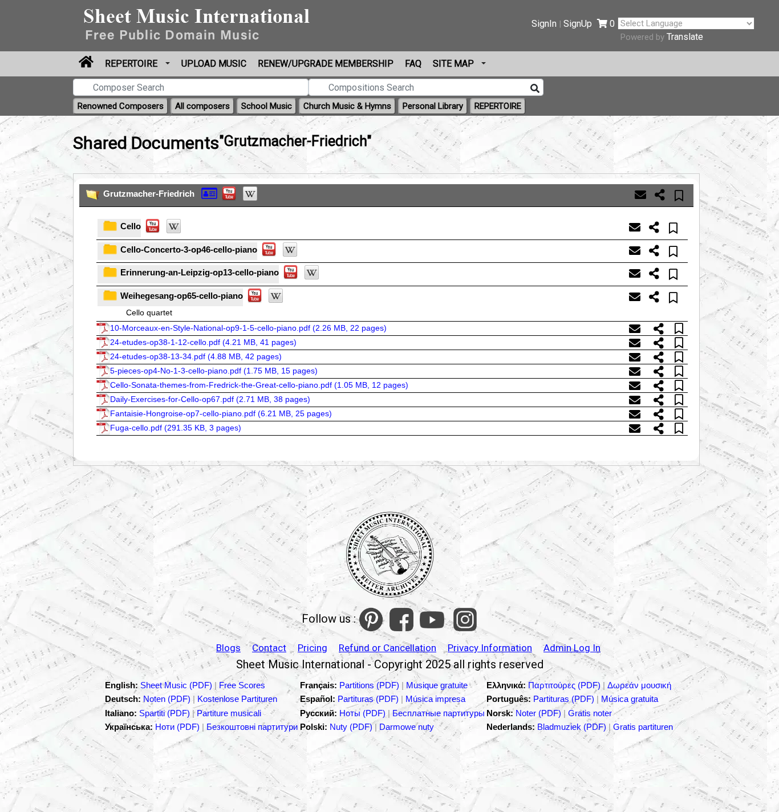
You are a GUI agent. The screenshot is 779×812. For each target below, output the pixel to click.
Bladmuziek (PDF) (572, 727)
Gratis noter (590, 713)
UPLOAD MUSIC (213, 63)
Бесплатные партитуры (438, 713)
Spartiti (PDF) (165, 713)
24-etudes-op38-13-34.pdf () (196, 356)
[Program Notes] (209, 192)
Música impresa (435, 699)
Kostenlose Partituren (237, 699)
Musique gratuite (437, 685)
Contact (269, 647)
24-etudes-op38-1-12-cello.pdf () (203, 342)
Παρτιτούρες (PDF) (565, 685)
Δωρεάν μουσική (639, 685)
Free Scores (242, 685)
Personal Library (433, 106)
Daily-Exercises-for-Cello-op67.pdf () (210, 399)
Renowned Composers (121, 106)
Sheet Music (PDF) (177, 685)
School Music (266, 106)
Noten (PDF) (168, 699)
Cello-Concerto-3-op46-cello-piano (188, 249)
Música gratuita (629, 699)
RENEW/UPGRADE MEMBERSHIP (325, 63)
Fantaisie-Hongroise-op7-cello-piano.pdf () (221, 413)
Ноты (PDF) (363, 713)
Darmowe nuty (406, 727)
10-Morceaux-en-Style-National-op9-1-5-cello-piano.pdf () (248, 327)
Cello (130, 226)
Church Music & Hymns (347, 106)
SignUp (577, 23)
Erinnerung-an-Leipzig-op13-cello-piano (199, 272)
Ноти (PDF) (177, 727)
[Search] (535, 89)
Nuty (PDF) (351, 727)
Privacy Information (490, 647)
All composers (202, 106)
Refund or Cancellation (387, 647)
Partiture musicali (229, 713)
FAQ (413, 63)
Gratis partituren (643, 727)
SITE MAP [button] (454, 63)
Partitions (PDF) (370, 685)
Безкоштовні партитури (252, 727)
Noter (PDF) (539, 713)
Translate (685, 36)
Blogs (228, 647)
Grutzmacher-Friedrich (148, 193)
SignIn (544, 23)
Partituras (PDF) (369, 699)
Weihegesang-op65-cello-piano (181, 296)
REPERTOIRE (132, 63)
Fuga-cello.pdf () (175, 427)
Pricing (312, 647)
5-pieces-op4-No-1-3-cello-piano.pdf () (214, 370)
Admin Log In (572, 647)
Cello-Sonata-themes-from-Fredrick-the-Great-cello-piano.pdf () (259, 384)
